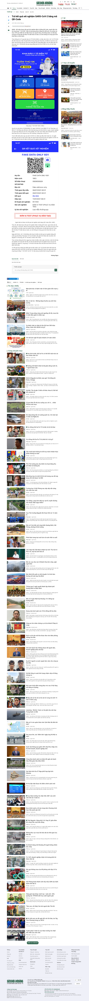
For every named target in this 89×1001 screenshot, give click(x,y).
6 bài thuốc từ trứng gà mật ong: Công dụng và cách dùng (75, 90)
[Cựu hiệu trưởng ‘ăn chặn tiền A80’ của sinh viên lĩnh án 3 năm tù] (16, 800)
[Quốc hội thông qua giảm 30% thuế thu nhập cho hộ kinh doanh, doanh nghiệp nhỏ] (16, 751)
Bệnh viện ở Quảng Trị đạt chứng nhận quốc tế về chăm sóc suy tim (75, 53)
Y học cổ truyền (41, 8)
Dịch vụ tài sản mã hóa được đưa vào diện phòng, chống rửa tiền (42, 636)
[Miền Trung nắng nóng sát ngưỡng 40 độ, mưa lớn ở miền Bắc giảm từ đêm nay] (16, 317)
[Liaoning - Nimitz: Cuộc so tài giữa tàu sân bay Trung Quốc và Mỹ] (16, 714)
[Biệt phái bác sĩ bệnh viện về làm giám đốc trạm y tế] (16, 293)
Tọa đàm (20, 953)
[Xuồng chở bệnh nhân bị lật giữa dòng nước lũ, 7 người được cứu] (16, 370)
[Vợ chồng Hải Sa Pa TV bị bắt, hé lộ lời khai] (16, 431)
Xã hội (17, 12)
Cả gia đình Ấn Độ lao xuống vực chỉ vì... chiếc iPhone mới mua (41, 403)
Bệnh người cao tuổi (49, 952)
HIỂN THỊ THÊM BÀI (33, 943)
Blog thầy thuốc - (30, 305)
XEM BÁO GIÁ (57, 989)
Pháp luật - (28, 382)
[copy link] (8, 23)
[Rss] (80, 980)
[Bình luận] (8, 31)
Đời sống (73, 963)
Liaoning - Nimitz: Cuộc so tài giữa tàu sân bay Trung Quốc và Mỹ (41, 711)
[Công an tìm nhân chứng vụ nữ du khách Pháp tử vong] (16, 627)
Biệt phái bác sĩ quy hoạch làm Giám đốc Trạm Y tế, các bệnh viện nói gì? (76, 45)
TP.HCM (21, 282)
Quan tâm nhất (15, 258)
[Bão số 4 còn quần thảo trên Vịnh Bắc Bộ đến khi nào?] (16, 726)
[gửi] (56, 270)
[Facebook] (77, 980)
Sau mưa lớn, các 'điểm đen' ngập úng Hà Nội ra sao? (41, 735)
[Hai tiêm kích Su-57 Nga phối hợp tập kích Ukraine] (16, 775)
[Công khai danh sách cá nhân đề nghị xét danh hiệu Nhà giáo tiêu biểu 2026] (16, 763)
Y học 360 (32, 8)
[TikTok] (60, 1)
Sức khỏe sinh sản (60, 966)
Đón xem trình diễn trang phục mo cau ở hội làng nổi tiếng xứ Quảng (41, 686)
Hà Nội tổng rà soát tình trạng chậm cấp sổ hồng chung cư (41, 674)
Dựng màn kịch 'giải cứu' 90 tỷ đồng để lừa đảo (41, 611)
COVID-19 (15, 282)
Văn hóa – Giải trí (75, 959)
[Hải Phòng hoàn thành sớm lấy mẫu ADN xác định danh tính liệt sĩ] (16, 886)
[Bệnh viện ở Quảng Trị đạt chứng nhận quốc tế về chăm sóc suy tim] (65, 53)
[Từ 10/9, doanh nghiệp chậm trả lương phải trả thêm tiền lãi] (16, 861)
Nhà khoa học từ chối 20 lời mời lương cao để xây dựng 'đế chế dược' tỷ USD (42, 477)
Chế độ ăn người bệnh (61, 956)
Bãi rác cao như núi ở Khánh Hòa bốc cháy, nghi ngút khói (41, 563)
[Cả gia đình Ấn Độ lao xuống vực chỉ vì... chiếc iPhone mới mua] (16, 407)
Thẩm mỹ (47, 971)
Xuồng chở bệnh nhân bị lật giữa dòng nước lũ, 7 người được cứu (41, 366)
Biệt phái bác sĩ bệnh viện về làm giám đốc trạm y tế (42, 289)
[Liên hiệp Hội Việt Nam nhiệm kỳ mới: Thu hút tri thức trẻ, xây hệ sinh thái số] (16, 554)
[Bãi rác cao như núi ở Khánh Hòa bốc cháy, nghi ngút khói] (16, 566)
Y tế (10, 8)
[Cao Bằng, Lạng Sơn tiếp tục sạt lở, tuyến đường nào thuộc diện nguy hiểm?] (16, 505)
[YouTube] (65, 1)
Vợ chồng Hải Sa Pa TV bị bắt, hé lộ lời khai (41, 427)
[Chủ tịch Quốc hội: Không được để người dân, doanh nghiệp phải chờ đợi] (16, 652)
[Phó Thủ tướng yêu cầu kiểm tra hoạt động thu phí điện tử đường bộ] (16, 468)
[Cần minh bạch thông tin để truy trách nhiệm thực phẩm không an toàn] (16, 456)
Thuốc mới (21, 966)
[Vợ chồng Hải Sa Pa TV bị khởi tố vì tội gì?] (16, 443)
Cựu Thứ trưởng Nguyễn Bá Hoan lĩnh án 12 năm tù (41, 514)
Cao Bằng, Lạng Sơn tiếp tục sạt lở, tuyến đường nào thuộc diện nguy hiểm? (41, 501)
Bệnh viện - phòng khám (35, 954)
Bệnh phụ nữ (47, 956)
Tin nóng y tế (9, 960)
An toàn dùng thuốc (23, 962)
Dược (36, 8)
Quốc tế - (28, 406)
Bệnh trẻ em (47, 960)
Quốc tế (27, 12)
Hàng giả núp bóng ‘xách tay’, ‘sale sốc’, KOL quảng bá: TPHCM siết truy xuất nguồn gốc (40, 895)
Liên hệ (78, 983)
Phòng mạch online (67, 8)
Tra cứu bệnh (19, 8)
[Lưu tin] (8, 27)
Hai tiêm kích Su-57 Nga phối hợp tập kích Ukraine (39, 772)
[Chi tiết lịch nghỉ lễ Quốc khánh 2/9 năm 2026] (16, 342)
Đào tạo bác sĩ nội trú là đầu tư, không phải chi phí (75, 135)
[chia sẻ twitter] (8, 20)
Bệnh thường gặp (48, 954)
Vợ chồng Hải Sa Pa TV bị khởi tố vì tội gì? (39, 439)
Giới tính (48, 8)
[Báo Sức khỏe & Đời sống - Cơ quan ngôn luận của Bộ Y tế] (44, 3)
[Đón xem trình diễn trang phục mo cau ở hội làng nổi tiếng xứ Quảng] (16, 690)
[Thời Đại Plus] (74, 4)
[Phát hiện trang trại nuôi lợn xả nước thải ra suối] (16, 542)
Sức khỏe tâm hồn (49, 962)
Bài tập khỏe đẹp (48, 973)
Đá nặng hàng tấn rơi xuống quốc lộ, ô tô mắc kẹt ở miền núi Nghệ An (42, 416)
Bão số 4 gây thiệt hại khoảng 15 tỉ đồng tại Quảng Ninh (40, 599)
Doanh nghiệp (74, 955)
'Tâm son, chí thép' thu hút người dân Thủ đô (40, 906)
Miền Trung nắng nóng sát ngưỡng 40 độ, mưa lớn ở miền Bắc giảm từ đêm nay (42, 314)
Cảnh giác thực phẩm (61, 958)
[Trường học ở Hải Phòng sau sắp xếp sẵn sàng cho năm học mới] (16, 493)
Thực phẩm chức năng (61, 960)
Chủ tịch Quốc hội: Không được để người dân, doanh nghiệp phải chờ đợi (40, 648)
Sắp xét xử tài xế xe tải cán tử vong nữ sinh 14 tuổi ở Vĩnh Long (41, 698)
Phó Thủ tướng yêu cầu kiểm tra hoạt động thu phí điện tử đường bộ (41, 465)
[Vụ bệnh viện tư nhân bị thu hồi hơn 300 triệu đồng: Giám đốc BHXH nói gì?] (16, 330)
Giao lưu (20, 955)
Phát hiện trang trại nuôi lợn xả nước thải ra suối (41, 537)
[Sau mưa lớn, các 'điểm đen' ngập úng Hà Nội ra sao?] (16, 739)
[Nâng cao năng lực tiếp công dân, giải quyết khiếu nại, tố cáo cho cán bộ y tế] (71, 26)
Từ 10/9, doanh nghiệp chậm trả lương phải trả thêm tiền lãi (41, 858)
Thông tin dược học (23, 964)
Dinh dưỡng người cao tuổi (62, 954)
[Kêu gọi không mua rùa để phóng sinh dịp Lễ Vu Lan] (16, 874)
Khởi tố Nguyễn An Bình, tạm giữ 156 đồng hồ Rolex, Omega (40, 379)
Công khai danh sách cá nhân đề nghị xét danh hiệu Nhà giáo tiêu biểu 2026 (41, 760)
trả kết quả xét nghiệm (30, 282)
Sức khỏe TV (26, 8)
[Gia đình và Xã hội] (60, 5)
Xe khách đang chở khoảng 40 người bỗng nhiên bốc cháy (41, 846)
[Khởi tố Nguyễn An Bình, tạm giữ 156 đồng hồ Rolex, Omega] (16, 382)
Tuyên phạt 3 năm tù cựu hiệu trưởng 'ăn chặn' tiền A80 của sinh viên (41, 931)
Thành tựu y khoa (10, 962)
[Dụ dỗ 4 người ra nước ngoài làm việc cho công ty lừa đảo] (16, 665)
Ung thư (47, 964)
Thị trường (75, 8)
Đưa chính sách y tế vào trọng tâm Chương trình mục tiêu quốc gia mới (41, 809)
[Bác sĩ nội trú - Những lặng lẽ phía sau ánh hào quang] (16, 305)
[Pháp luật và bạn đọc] (67, 5)
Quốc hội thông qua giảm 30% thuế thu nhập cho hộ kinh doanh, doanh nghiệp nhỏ (41, 747)
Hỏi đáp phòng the (60, 964)
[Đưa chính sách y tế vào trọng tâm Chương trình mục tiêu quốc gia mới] (16, 812)
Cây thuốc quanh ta (34, 956)
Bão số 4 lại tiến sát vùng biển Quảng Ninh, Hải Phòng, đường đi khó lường (41, 526)
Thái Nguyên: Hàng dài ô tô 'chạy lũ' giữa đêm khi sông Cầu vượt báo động (41, 821)
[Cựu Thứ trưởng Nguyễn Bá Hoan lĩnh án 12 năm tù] (16, 517)
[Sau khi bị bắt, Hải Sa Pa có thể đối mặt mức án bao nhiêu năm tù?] (16, 358)
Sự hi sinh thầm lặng (11, 966)
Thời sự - (28, 329)
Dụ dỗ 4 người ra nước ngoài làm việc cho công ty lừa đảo (42, 662)
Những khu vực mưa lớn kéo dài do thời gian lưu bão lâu (41, 833)
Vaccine (20, 968)
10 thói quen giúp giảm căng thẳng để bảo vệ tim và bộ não (71, 79)
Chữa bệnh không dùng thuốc (35, 959)
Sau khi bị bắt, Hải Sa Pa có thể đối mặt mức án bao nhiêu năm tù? (42, 354)
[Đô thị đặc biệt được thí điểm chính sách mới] (16, 788)
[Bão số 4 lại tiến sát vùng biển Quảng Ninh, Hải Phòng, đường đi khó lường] (16, 529)
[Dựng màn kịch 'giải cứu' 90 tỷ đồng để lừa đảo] (16, 615)
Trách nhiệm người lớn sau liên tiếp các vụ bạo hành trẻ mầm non (76, 144)
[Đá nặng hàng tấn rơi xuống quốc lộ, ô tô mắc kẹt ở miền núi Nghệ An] (16, 419)
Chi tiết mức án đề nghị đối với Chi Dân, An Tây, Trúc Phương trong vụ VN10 (42, 919)
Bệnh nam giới (48, 958)
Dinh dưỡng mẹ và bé (61, 952)
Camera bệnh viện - (74, 56)
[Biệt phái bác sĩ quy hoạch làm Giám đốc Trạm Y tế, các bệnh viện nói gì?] (65, 45)
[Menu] (79, 8)
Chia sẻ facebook (12, 278)
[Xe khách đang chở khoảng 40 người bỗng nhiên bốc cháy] (16, 849)
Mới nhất (22, 258)
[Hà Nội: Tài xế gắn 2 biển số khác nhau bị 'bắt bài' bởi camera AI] (16, 394)
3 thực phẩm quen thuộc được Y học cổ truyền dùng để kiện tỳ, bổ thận (76, 99)
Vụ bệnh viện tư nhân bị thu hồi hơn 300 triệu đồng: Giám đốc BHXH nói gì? (40, 326)
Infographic (32, 968)
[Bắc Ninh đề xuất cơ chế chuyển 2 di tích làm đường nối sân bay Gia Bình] (16, 578)
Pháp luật (22, 12)
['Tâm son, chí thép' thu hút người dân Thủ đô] (16, 910)
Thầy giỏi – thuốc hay (34, 952)
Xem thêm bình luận (16, 262)
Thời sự (14, 8)
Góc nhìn (32, 12)
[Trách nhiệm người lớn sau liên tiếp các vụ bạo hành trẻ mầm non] (65, 144)
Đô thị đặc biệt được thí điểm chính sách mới (40, 783)
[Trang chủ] (8, 8)
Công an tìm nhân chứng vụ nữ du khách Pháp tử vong (42, 624)
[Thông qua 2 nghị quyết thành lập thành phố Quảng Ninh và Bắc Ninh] (16, 591)
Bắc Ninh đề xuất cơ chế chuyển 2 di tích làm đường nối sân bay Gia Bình (40, 575)
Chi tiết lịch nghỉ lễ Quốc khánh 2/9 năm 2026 (41, 338)
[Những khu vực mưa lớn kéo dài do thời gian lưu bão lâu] (16, 837)
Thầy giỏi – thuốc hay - (75, 93)
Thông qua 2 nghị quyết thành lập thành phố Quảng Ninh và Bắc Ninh (40, 587)
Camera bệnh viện (10, 968)
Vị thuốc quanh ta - (74, 102)
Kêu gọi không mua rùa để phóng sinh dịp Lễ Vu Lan (41, 870)
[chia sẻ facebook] (8, 16)
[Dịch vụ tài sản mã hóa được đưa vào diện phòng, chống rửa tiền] (16, 640)
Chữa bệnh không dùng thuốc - (68, 82)
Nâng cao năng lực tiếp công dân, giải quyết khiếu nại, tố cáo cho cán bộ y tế (70, 34)
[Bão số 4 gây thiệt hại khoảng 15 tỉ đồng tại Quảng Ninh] (16, 603)
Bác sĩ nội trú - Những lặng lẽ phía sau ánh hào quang (41, 302)
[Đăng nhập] (74, 1)
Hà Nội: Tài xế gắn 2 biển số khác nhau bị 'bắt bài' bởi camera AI (42, 391)
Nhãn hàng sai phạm (75, 953)
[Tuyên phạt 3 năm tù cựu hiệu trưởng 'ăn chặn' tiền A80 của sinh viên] (16, 935)
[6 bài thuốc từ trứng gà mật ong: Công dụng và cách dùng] (65, 90)
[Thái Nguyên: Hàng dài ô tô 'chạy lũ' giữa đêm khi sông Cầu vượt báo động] (16, 824)
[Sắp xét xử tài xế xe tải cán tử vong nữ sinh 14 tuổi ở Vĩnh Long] (16, 702)
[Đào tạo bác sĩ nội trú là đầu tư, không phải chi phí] (65, 136)
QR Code (40, 282)
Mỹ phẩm (47, 968)
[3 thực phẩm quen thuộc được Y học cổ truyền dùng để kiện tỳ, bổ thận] (65, 99)
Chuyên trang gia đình (76, 961)
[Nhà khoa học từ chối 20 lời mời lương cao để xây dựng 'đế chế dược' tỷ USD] (16, 480)
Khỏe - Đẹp (59, 8)
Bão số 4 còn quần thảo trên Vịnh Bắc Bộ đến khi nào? (42, 723)
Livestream (21, 958)
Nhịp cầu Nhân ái (75, 958)
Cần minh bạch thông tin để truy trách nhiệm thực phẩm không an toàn (42, 452)
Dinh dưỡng (53, 8)
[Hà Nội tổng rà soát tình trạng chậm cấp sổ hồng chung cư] (16, 677)
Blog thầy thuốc (68, 109)
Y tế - (27, 292)
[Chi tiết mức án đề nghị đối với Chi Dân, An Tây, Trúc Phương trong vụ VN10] (16, 923)
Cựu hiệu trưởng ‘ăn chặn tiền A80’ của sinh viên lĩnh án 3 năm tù (41, 797)
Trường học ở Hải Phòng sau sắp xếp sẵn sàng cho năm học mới (41, 489)
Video (31, 966)
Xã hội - (28, 317)
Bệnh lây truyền (60, 968)
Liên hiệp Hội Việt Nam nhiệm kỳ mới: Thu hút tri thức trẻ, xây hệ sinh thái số (41, 550)
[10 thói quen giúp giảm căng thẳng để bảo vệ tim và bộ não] (71, 71)
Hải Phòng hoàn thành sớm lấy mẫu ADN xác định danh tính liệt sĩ (42, 882)
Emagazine (32, 964)
